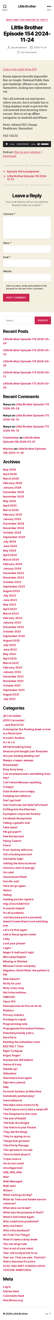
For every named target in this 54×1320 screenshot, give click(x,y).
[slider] (45, 144)
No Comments (29, 52)
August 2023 (11, 591)
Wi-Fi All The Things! (16, 1234)
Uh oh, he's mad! (13, 1163)
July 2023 (9, 595)
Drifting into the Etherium (19, 809)
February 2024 (12, 564)
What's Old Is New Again (18, 1216)
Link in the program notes (19, 934)
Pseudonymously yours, (18, 1032)
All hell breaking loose (17, 746)
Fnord (7, 845)
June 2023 (10, 600)
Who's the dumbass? (16, 1230)
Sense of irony (12, 1064)
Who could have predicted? (21, 1221)
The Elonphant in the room (20, 1113)
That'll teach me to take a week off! (25, 1109)
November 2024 (13, 528)
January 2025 (12, 519)
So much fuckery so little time (22, 1091)
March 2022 (11, 663)
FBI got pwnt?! (12, 831)
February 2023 (12, 618)
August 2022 (11, 640)
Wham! (7, 1190)
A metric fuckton (14, 737)
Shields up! (10, 1068)
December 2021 (13, 676)
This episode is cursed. (18, 1149)
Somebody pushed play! (18, 1095)
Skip (6, 1086)
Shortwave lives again (17, 1077)
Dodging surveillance (17, 795)
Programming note (15, 1024)
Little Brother (27, 6)
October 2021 (12, 685)
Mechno (8, 448)
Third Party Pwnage (16, 1145)
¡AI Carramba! (12, 715)
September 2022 (14, 636)
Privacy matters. (14, 1015)
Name (7, 243)
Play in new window (27, 152)
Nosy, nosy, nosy (13, 988)
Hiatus (7, 890)
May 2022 (9, 654)
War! (6, 1176)
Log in (7, 1286)
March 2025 (11, 510)
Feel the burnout (13, 836)
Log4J (7, 947)
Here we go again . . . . (16, 885)
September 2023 (14, 586)
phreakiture (21, 47)
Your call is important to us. (20, 1252)
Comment (9, 214)
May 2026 (9, 469)
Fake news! (10, 827)
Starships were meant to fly (21, 1104)
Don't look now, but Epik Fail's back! (25, 804)
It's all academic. (14, 912)
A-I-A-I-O (9, 742)
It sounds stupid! (13, 908)
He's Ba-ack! (11, 881)
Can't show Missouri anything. (22, 782)
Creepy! (8, 786)
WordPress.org (13, 1300)
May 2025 (9, 501)
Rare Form (9, 1037)
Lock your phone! (14, 943)
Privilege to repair (14, 1019)
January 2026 (12, 487)
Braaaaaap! (10, 764)
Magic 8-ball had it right (18, 952)
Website (7, 271)
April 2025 (10, 505)
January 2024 (12, 568)
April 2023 (10, 609)
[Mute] (38, 144)
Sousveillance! (12, 1100)
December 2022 (13, 627)
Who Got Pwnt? (13, 1225)
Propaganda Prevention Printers (24, 1028)
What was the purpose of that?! (27, 20)
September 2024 (14, 537)
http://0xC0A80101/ (16, 903)
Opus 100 (9, 1001)
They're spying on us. (17, 1136)
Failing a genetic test (16, 822)
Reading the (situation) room (21, 1041)
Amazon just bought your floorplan (25, 751)
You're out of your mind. (18, 1248)
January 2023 (12, 622)
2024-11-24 (40, 47)
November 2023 (13, 577)
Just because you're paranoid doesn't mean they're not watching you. (25, 921)
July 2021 (9, 699)
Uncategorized (12, 1167)
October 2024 (12, 532)
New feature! (11, 979)
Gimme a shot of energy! (19, 867)
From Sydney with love (17, 849)
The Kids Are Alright (16, 1122)
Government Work (15, 876)
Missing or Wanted (15, 961)
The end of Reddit (14, 1118)
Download (9, 156)
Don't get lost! (12, 800)
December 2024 (13, 523)
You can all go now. (15, 1243)
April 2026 (10, 474)
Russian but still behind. (18, 1059)
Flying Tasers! (12, 840)
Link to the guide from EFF (20, 69)
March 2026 (11, 478)
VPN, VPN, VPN (12, 1172)
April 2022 (9, 658)
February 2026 (12, 483)
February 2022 (12, 667)
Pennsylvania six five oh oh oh (22, 1006)
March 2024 (11, 559)
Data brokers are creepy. (19, 791)
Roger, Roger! (12, 1055)
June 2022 (10, 649)
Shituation (9, 1073)
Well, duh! (9, 1185)
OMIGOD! (9, 997)
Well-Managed (12, 1181)
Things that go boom (16, 1140)
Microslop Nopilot (14, 956)
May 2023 (9, 604)
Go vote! (8, 872)
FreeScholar (11, 437)
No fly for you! (12, 983)
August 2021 (11, 694)
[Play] (6, 144)
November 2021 (13, 681)
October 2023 (12, 582)
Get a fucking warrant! (17, 854)
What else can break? (17, 1207)
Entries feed (11, 1291)
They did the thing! (15, 1131)
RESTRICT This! (13, 1046)
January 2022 (12, 672)
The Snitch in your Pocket (19, 1127)
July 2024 (9, 541)
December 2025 (13, 492)
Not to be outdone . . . (16, 992)
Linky (6, 938)
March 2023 (11, 613)
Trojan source (12, 1158)
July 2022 (9, 645)
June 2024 (10, 546)
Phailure (8, 1010)
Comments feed (13, 1295)
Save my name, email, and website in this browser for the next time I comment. (26, 287)
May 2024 (9, 550)
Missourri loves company (19, 965)
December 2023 (13, 573)
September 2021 (14, 690)
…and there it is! (13, 724)
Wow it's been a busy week (20, 1239)
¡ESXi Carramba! (13, 720)
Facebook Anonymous (17, 818)
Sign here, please (14, 1082)
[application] (27, 144)
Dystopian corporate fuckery (22, 813)
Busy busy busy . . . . (15, 769)
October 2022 (12, 631)
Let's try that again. (15, 929)
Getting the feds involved (19, 863)
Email (6, 257)
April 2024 (10, 555)
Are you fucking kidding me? (21, 755)
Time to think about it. (17, 1154)
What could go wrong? (17, 1194)
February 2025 (12, 514)
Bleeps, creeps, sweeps (18, 760)
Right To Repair (13, 1050)
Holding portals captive (18, 899)
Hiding (7, 894)
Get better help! (13, 858)
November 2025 (13, 496)
